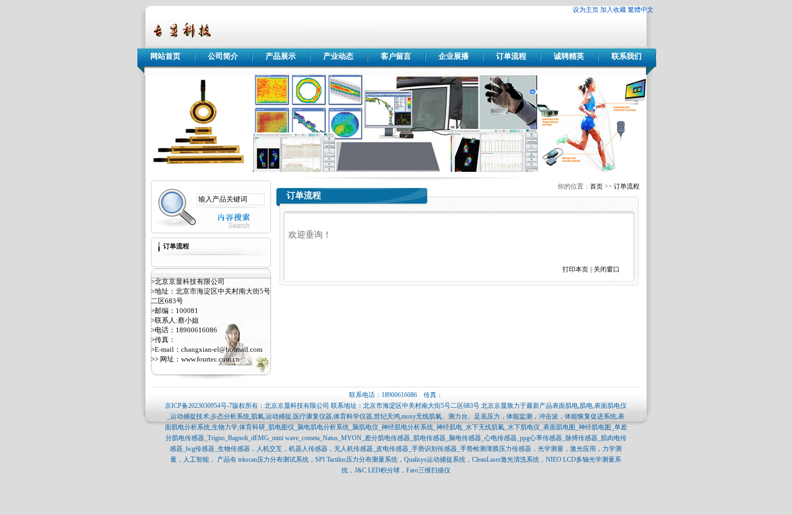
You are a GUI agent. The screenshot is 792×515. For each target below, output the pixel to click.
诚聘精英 (569, 56)
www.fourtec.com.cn (210, 359)
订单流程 (511, 56)
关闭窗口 (607, 269)
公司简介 (223, 56)
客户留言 (396, 56)
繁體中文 (641, 9)
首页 (596, 186)
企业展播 (454, 56)
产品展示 (281, 56)
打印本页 (575, 269)
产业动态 (338, 56)
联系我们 (627, 56)
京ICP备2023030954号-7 (198, 405)
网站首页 (165, 56)
